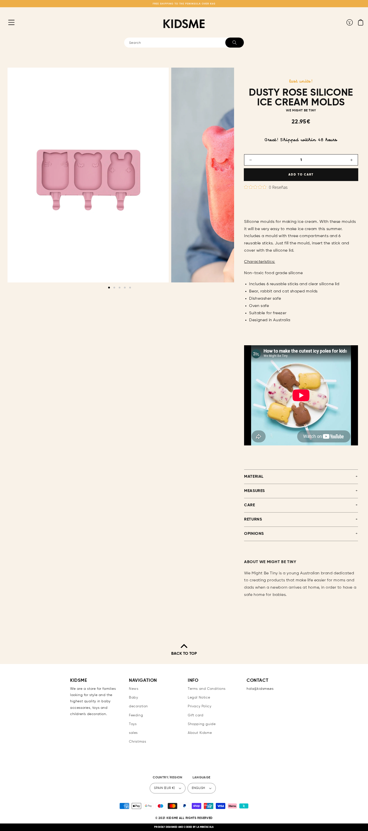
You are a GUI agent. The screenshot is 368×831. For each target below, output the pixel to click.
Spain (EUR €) (164, 788)
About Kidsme (200, 733)
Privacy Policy (199, 706)
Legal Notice (199, 697)
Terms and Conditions (207, 689)
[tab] (109, 287)
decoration (138, 706)
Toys (132, 724)
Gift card (195, 715)
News (133, 689)
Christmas (137, 741)
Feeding (136, 715)
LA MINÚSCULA (205, 827)
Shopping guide (202, 724)
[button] (7, 22)
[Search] (234, 43)
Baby (133, 697)
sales (133, 733)
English (198, 788)
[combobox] (184, 43)
